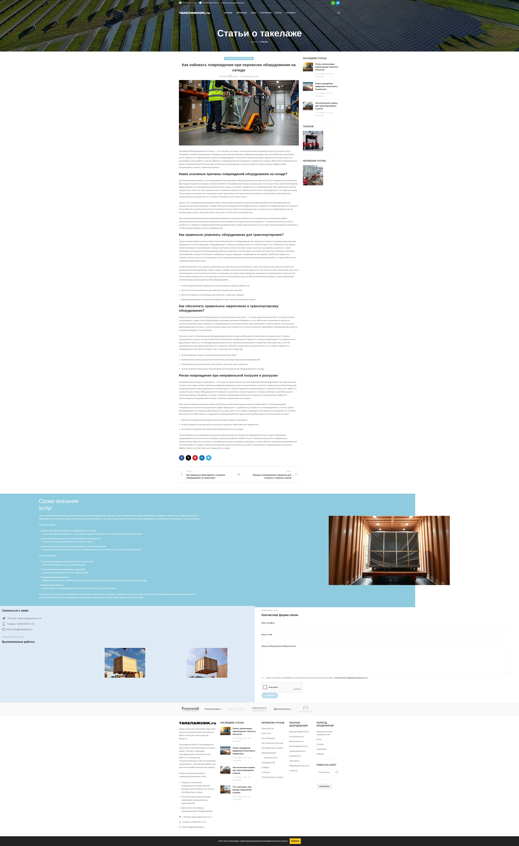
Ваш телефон (268, 623)
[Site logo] (194, 12)
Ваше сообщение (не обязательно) (279, 646)
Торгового (294, 761)
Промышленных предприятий (324, 733)
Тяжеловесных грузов (272, 777)
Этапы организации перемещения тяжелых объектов (326, 67)
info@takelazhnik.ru (211, 3)
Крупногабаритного (299, 731)
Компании (321, 749)
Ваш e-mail (267, 634)
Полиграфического (298, 746)
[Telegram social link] (208, 458)
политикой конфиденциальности (350, 678)
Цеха (319, 739)
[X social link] (188, 458)
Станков (266, 772)
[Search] (338, 13)
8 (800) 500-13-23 (189, 3)
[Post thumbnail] (308, 70)
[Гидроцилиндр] (259, 709)
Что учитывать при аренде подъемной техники (242, 790)
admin (235, 76)
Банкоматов (268, 728)
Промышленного (297, 751)
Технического (270, 757)
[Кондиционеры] (213, 709)
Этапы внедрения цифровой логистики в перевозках (326, 86)
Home (254, 42)
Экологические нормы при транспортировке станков (326, 106)
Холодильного (296, 736)
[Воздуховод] (282, 709)
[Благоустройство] (305, 709)
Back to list (238, 474)
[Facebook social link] (181, 458)
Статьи (264, 42)
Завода (320, 754)
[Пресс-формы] (190, 709)
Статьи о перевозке (242, 58)
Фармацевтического (299, 765)
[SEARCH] (337, 772)
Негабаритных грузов (272, 748)
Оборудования (269, 753)
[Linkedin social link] (202, 458)
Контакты (324, 786)
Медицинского (296, 741)
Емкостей (266, 733)
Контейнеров (268, 738)
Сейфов (265, 767)
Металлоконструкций (272, 743)
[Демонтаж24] (236, 709)
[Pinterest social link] (195, 458)
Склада (320, 744)
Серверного (295, 756)
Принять (295, 841)
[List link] (125, 624)
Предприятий (268, 762)
